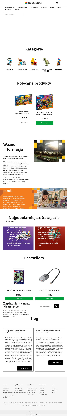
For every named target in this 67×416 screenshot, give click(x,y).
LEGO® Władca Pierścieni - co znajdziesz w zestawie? (15, 331)
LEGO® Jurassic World (46, 70)
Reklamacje (6, 390)
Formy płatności (19, 390)
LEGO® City (34, 69)
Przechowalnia (31, 392)
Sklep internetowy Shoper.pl (33, 415)
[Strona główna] (33, 3)
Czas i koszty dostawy (20, 392)
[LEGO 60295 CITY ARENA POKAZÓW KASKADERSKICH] (44, 102)
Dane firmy (54, 390)
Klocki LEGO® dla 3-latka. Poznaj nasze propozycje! (48, 331)
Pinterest (42, 392)
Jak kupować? (18, 388)
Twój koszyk (30, 394)
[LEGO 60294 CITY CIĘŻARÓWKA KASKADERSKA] (23, 102)
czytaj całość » (24, 368)
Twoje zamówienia (32, 388)
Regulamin (6, 388)
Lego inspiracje (43, 394)
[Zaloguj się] (57, 3)
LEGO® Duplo (22, 69)
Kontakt (53, 392)
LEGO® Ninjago (50, 237)
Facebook (42, 388)
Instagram (42, 390)
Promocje (58, 69)
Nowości (9, 69)
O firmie (53, 388)
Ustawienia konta (31, 390)
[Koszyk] (62, 3)
